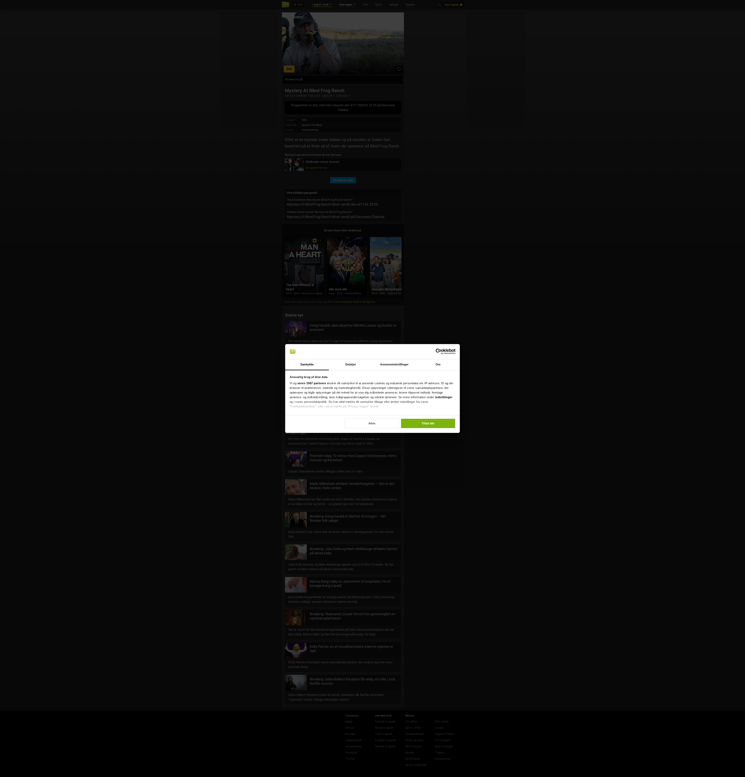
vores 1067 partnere (311, 383)
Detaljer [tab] (350, 364)
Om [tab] (438, 364)
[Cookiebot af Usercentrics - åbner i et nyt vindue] (439, 351)
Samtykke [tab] (307, 364)
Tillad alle (428, 423)
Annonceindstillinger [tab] (394, 364)
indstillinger (444, 397)
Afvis (371, 423)
